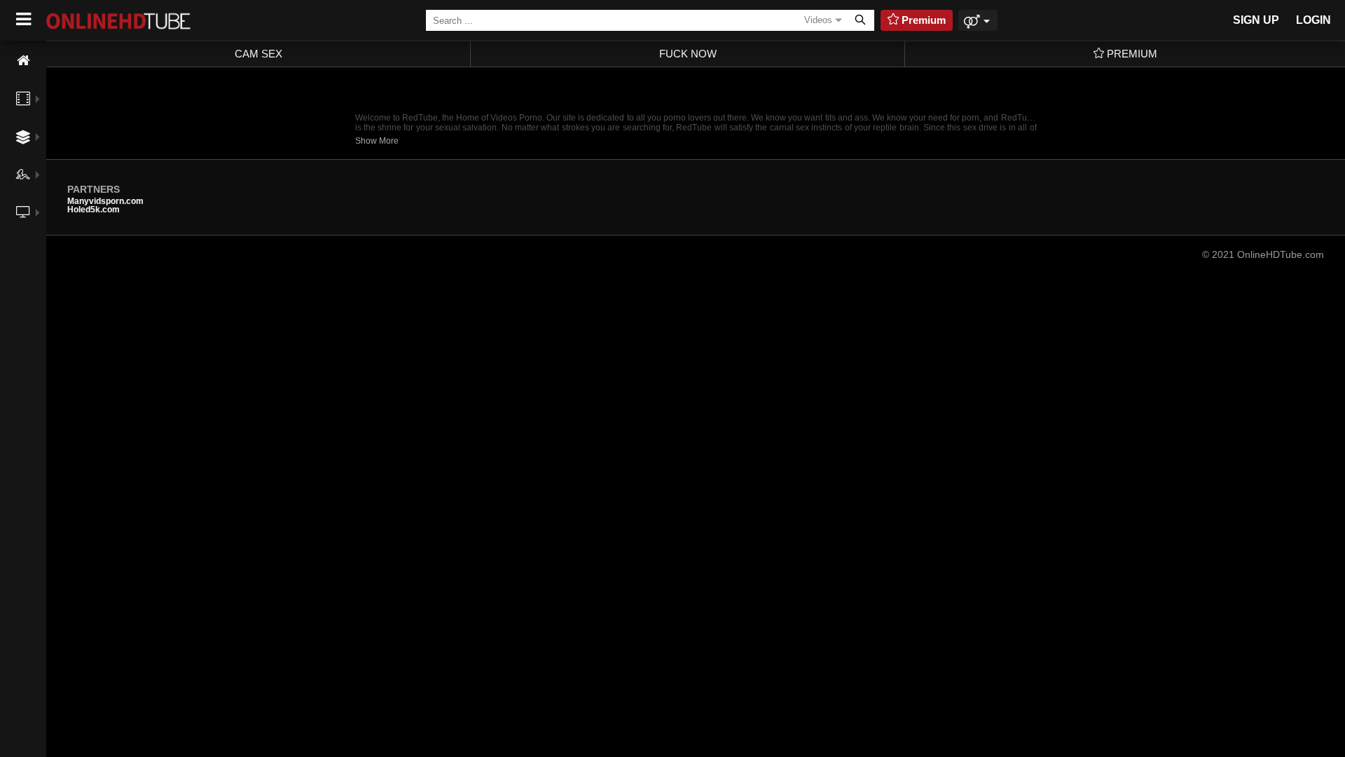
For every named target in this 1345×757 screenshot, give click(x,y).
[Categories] (23, 137)
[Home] (23, 60)
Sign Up (1256, 20)
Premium (1130, 54)
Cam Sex (258, 54)
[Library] (23, 243)
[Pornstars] (23, 174)
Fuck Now (688, 54)
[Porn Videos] (23, 99)
